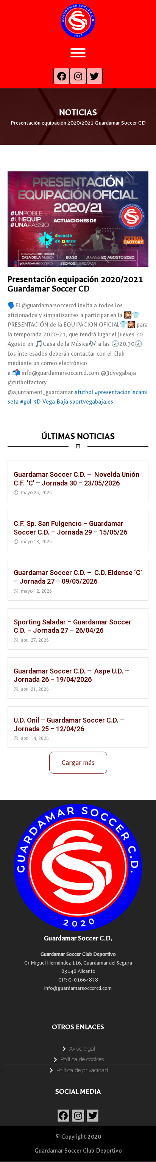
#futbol (83, 392)
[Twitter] (94, 76)
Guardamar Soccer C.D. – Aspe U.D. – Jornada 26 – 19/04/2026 (71, 675)
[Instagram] (78, 76)
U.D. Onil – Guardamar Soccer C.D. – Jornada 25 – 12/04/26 (69, 724)
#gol (25, 401)
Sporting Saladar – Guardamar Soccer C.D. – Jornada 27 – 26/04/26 (72, 626)
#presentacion (113, 392)
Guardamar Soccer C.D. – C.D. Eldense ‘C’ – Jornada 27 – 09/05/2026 (78, 577)
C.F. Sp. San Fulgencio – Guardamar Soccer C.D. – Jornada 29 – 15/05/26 (70, 527)
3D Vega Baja (50, 401)
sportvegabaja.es (91, 401)
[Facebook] (61, 76)
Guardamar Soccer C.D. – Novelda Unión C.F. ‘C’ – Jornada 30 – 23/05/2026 (76, 478)
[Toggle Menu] (78, 52)
